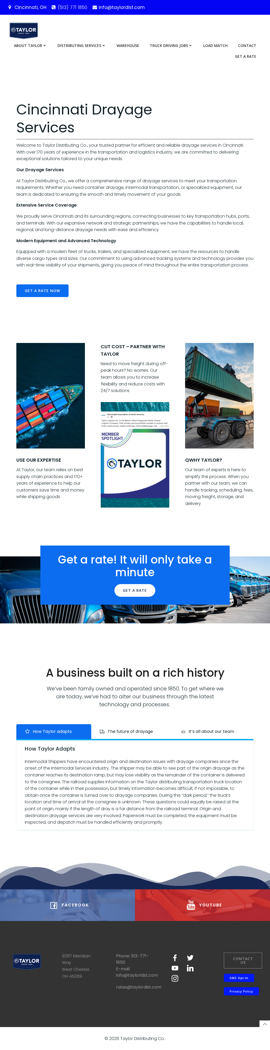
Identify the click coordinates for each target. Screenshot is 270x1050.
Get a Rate (245, 56)
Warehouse (128, 45)
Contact (247, 45)
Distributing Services (79, 45)
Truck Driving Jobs (169, 45)
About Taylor (28, 45)
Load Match (215, 45)
